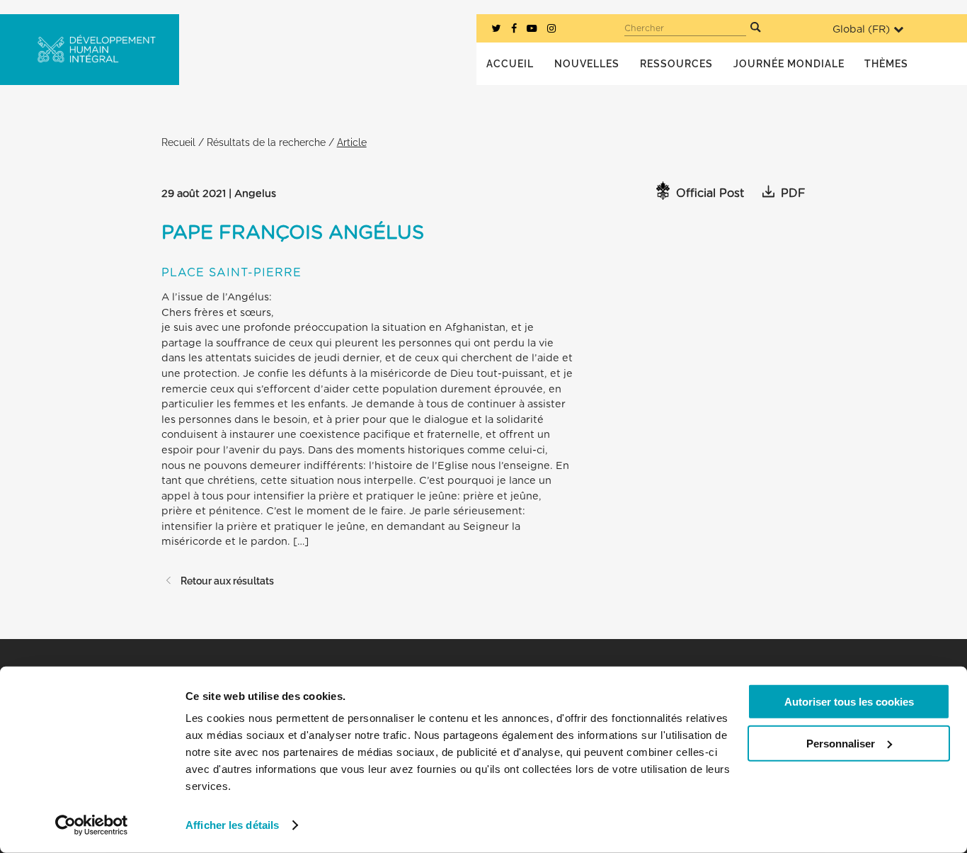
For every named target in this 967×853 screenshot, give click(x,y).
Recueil (178, 142)
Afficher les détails (232, 825)
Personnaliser (840, 743)
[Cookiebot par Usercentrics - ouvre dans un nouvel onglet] (92, 825)
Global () (861, 29)
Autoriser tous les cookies (849, 702)
